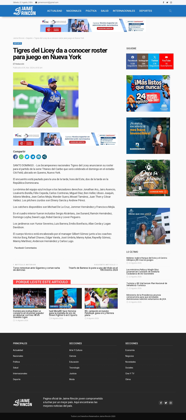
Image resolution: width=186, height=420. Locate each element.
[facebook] (163, 2)
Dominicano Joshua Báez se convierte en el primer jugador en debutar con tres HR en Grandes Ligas (28, 314)
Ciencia (72, 356)
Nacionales (29, 306)
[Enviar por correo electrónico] (38, 156)
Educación (74, 362)
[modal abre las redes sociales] (44, 156)
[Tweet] (27, 156)
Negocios (129, 356)
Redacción (19, 64)
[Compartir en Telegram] (33, 156)
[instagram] (171, 2)
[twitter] (167, 2)
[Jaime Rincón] (27, 10)
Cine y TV (129, 373)
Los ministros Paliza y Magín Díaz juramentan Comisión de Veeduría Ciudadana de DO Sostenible (142, 271)
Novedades (130, 362)
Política (16, 362)
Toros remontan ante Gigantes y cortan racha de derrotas (36, 268)
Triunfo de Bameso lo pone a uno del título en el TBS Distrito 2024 (93, 268)
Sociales (129, 368)
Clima (128, 379)
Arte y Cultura (75, 350)
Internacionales (124, 10)
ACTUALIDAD (54, 10)
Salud (15, 368)
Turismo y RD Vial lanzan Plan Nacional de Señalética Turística (146, 284)
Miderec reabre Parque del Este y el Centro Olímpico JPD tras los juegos (146, 258)
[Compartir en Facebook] (15, 156)
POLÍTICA (91, 10)
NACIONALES (73, 10)
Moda (72, 379)
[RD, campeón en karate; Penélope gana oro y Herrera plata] (101, 298)
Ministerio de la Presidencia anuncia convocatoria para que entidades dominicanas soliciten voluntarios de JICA (146, 297)
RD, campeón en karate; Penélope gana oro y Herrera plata (99, 313)
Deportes (145, 10)
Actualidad (18, 350)
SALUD (105, 10)
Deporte (17, 43)
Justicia (72, 373)
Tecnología (74, 368)
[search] (170, 11)
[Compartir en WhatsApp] (21, 156)
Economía (130, 350)
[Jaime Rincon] (25, 402)
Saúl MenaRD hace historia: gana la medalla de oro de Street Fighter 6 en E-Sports (63, 313)
